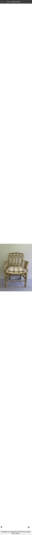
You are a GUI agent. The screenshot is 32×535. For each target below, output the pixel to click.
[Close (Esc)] (30, 2)
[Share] (26, 2)
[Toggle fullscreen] (23, 2)
